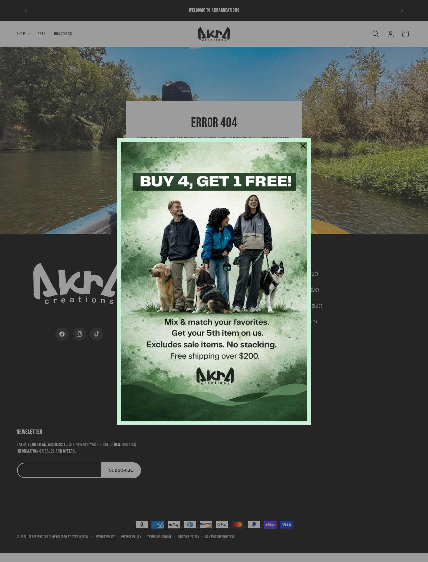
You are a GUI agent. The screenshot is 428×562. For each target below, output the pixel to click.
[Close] (303, 146)
